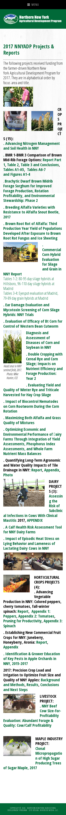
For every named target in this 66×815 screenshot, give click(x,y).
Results (32, 684)
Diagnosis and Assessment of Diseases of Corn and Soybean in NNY (43, 340)
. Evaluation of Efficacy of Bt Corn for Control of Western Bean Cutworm (32, 323)
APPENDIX (35, 520)
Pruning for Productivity (22, 620)
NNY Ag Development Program (33, 19)
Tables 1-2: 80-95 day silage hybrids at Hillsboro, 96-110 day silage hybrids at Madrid (28, 283)
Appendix (51, 469)
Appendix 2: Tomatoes (36, 616)
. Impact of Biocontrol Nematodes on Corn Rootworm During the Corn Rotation (31, 406)
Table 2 (13, 164)
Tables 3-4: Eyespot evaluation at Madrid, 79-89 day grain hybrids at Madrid (30, 295)
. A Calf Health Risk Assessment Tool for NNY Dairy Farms (32, 529)
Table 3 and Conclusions (40, 164)
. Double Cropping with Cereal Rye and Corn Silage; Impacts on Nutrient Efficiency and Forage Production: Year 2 (44, 366)
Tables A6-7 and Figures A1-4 (24, 172)
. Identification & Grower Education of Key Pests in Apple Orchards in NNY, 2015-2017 (31, 658)
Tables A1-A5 (13, 169)
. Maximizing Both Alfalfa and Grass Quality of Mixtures (32, 420)
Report (36, 469)
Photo (8, 474)
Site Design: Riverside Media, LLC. (43, 810)
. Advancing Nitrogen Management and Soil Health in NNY (31, 145)
